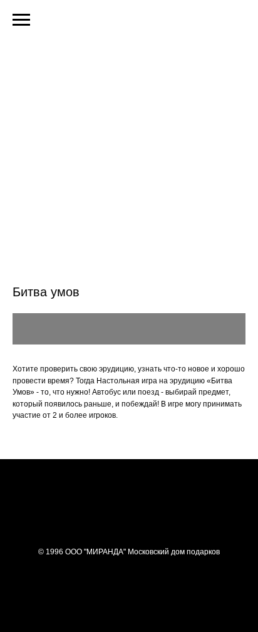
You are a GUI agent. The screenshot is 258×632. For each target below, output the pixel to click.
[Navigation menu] (21, 20)
